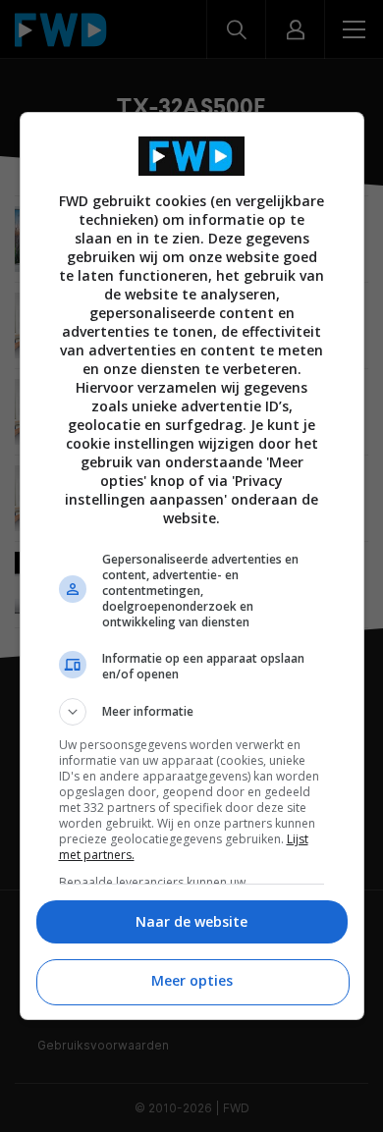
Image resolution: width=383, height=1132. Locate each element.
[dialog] (192, 565)
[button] (192, 712)
